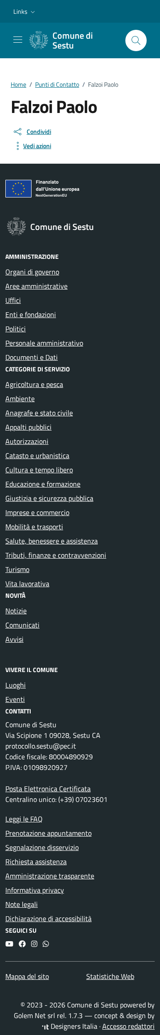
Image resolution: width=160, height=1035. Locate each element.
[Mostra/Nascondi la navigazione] (17, 39)
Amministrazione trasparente (49, 875)
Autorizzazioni (26, 441)
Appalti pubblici (28, 427)
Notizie (16, 610)
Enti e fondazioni (30, 314)
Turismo (17, 569)
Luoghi (15, 685)
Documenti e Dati (31, 357)
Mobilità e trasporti (34, 526)
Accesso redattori (128, 1026)
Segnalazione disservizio (42, 847)
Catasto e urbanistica (37, 455)
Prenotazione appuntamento (48, 833)
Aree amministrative (36, 286)
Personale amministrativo (44, 343)
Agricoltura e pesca (34, 384)
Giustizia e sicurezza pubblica (49, 498)
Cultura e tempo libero (39, 469)
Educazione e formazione (42, 484)
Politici (15, 328)
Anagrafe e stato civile (39, 412)
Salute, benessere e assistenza (51, 541)
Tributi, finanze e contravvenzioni (55, 555)
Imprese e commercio (37, 512)
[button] (25, 11)
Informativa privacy (34, 890)
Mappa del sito (27, 976)
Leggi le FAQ (24, 819)
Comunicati (22, 625)
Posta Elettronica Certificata (48, 788)
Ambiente (20, 398)
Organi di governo (32, 271)
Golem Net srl (34, 1015)
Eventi (15, 699)
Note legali (21, 904)
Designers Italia (73, 1026)
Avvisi (14, 639)
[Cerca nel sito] (136, 40)
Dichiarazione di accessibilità (48, 918)
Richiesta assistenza (36, 861)
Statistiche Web (110, 976)
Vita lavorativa (27, 583)
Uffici (13, 300)
